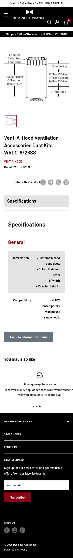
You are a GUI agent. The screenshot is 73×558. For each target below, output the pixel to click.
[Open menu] (6, 14)
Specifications (21, 200)
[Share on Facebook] (43, 182)
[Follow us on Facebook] (7, 530)
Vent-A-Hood (13, 161)
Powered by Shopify (15, 549)
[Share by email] (66, 182)
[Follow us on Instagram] (14, 530)
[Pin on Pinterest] (51, 182)
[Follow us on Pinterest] (22, 530)
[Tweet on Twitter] (58, 182)
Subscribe (17, 497)
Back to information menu (28, 337)
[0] (65, 22)
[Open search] (49, 22)
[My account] (57, 22)
